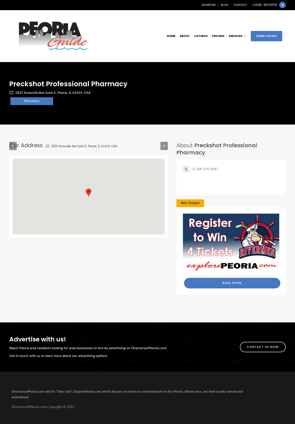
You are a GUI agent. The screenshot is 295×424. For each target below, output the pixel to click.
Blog (224, 5)
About (185, 36)
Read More (232, 283)
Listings (201, 36)
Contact (240, 5)
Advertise (209, 5)
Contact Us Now (263, 347)
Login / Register (264, 5)
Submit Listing (266, 36)
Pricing (218, 36)
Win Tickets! (190, 203)
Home (171, 36)
